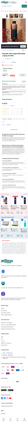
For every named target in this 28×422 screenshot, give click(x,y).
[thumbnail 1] (7, 16)
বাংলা (24, 81)
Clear (5, 119)
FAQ (2, 338)
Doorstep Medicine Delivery (7, 326)
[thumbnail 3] (16, 16)
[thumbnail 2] (12, 16)
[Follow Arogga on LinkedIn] (2, 398)
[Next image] (24, 30)
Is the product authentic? (7, 160)
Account (3, 341)
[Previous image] (4, 30)
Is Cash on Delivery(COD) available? (9, 173)
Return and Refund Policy (6, 314)
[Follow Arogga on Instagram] (7, 398)
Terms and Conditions (5, 312)
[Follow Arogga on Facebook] (5, 398)
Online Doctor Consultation (7, 322)
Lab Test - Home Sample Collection (8, 324)
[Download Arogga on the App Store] (10, 390)
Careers (2, 308)
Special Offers (4, 345)
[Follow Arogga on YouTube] (10, 398)
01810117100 (10, 355)
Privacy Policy (4, 310)
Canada (4, 70)
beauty (10, 139)
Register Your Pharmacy (6, 343)
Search (24, 6)
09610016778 (10, 353)
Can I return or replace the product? (9, 185)
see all (25, 194)
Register (23, 46)
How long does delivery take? (8, 179)
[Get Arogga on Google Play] (4, 390)
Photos (10, 119)
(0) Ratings (13, 62)
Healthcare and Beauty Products (8, 328)
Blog (2, 336)
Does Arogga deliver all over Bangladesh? (10, 167)
